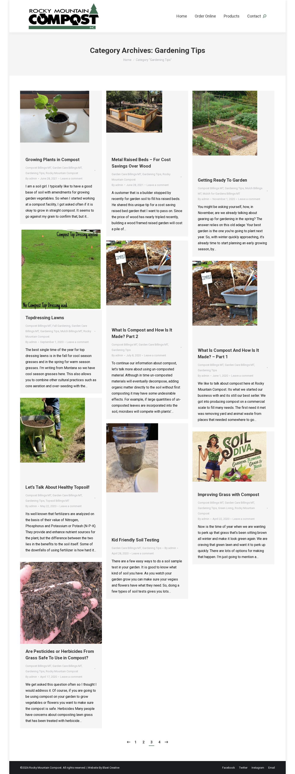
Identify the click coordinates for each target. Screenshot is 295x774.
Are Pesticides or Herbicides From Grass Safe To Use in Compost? (59, 654)
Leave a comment (71, 178)
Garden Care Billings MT (67, 167)
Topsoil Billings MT (57, 500)
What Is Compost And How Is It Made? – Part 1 (228, 353)
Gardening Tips (34, 173)
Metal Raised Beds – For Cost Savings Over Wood (141, 163)
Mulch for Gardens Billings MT (221, 193)
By (31, 178)
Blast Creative (111, 767)
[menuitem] (182, 16)
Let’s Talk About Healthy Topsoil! (57, 487)
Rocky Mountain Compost (62, 173)
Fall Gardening (61, 325)
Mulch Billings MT (71, 331)
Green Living (225, 508)
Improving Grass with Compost (228, 494)
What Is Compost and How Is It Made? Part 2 (142, 333)
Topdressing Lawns (44, 317)
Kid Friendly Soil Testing (135, 539)
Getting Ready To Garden (222, 180)
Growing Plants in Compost (52, 159)
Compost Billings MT (38, 167)
